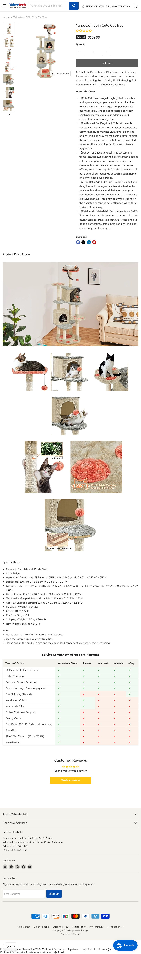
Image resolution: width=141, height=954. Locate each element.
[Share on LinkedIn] (89, 242)
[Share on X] (83, 242)
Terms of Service (115, 926)
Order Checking (15, 676)
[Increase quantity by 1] (106, 52)
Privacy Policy (96, 926)
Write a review (70, 780)
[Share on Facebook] (78, 242)
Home (6, 17)
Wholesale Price (15, 706)
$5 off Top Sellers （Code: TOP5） (25, 736)
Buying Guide (13, 718)
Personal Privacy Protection (21, 682)
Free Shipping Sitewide (19, 694)
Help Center (24, 926)
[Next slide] (9, 114)
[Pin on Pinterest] (94, 242)
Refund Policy (79, 926)
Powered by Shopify (70, 934)
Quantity (80, 44)
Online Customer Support (20, 712)
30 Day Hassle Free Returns (22, 670)
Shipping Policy (60, 926)
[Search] (74, 6)
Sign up (54, 894)
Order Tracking (41, 926)
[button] (9, 29)
